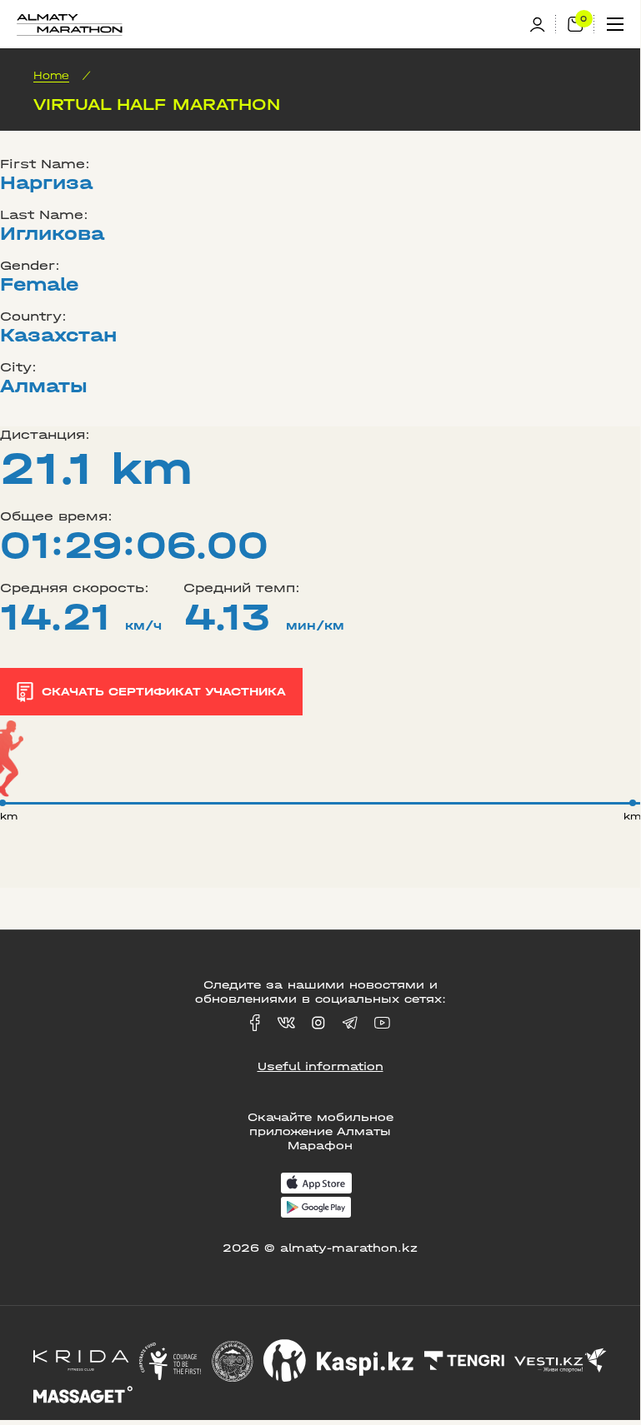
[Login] (542, 24)
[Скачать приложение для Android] (316, 1209)
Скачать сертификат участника (164, 692)
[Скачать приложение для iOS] (316, 1185)
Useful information (320, 1066)
